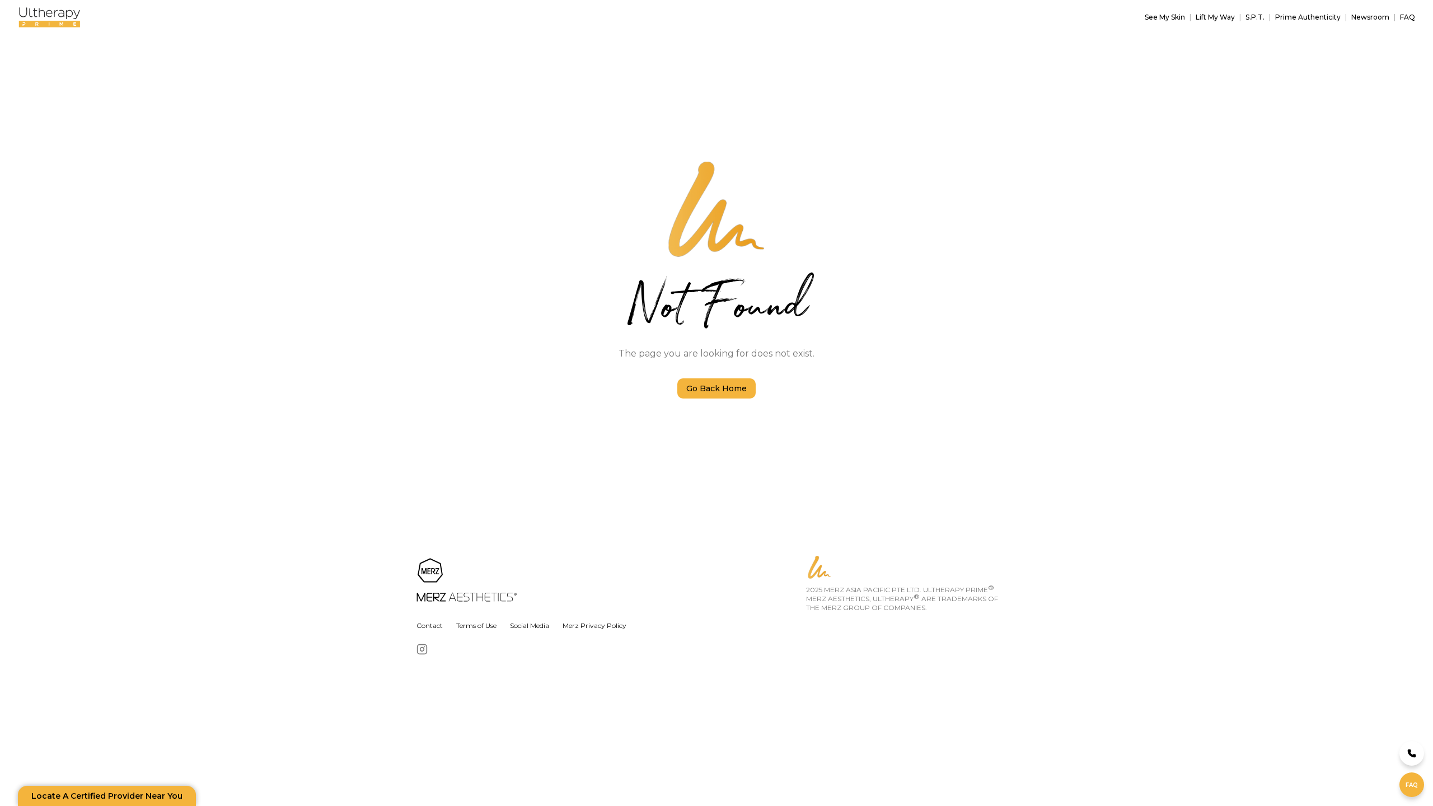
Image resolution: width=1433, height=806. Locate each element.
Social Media (529, 625)
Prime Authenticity (1308, 17)
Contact (429, 625)
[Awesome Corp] (609, 581)
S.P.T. (1255, 17)
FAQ (1407, 17)
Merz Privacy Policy (594, 625)
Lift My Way (1215, 17)
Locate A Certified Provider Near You (106, 796)
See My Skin (1165, 17)
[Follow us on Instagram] (422, 649)
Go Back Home (716, 388)
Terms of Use (476, 625)
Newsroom (1370, 17)
